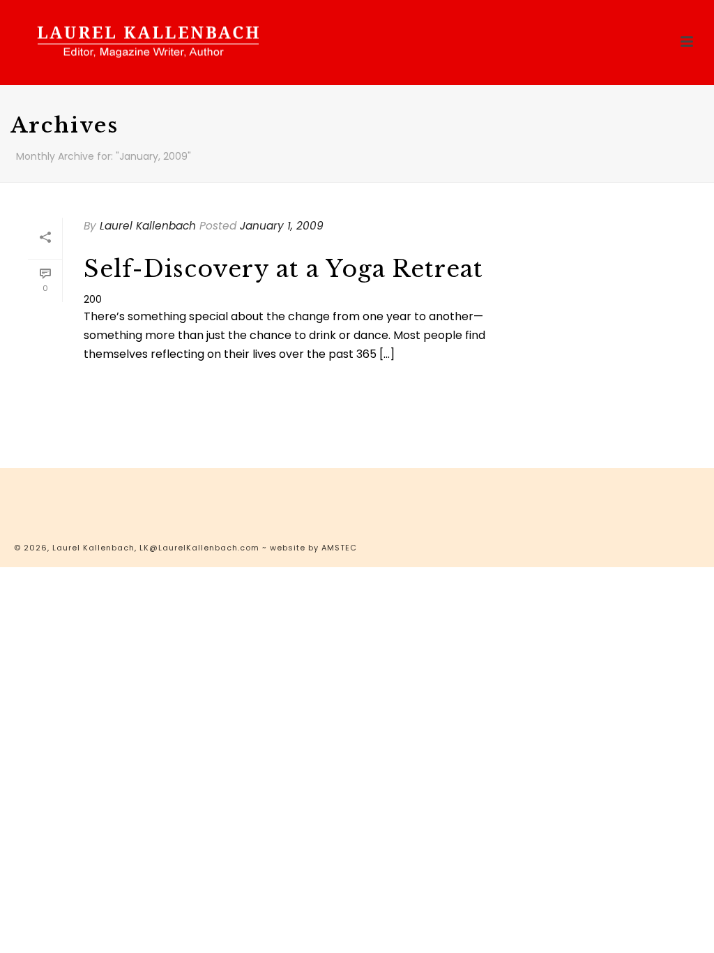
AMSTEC (339, 547)
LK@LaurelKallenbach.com (199, 547)
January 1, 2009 (282, 225)
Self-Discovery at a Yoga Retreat (283, 269)
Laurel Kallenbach (148, 225)
